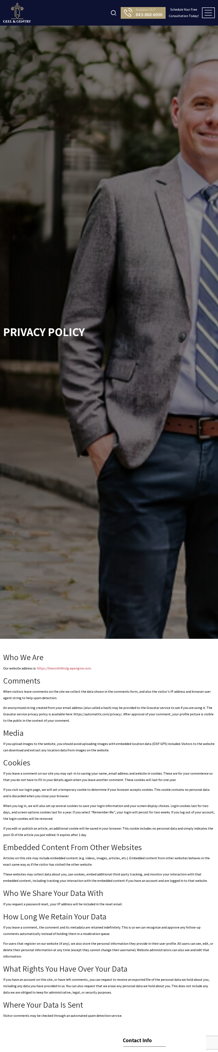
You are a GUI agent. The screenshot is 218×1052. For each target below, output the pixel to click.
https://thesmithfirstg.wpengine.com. (64, 668)
